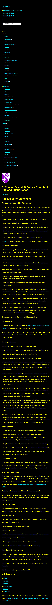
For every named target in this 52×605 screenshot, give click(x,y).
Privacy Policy (6, 600)
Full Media (45, 598)
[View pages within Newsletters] (9, 81)
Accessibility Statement (34, 598)
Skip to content (6, 6)
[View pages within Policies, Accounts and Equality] (16, 110)
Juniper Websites (12, 598)
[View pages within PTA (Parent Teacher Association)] (17, 165)
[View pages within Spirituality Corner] (11, 144)
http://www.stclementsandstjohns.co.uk (19, 210)
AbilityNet (4, 241)
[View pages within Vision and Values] (11, 39)
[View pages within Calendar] (8, 68)
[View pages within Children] (6, 123)
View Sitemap (23, 598)
